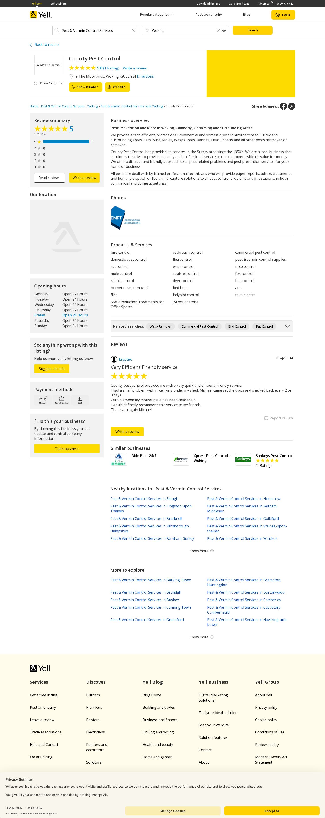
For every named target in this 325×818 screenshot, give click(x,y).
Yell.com (37, 4)
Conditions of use (269, 732)
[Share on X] (291, 106)
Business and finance (160, 719)
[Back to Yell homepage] (41, 14)
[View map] (67, 237)
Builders (93, 695)
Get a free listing (239, 4)
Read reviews (49, 177)
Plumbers (94, 707)
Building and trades (159, 707)
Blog (246, 14)
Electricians (95, 732)
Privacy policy (266, 707)
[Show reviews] (51, 129)
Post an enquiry (43, 707)
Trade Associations (45, 732)
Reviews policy (267, 744)
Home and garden (157, 756)
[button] (133, 31)
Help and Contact (44, 744)
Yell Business (58, 4)
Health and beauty (158, 744)
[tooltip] (224, 31)
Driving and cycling (158, 732)
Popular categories (154, 14)
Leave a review (42, 719)
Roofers (92, 719)
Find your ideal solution (218, 712)
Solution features (213, 737)
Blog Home (152, 695)
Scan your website (214, 725)
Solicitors (93, 762)
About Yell (263, 695)
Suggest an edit (52, 368)
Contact (205, 749)
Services (39, 682)
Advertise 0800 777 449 (275, 4)
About (204, 762)
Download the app (208, 4)
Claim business (67, 448)
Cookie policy (266, 719)
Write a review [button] (84, 177)
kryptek (125, 359)
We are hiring (41, 756)
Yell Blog (153, 682)
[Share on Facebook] (283, 106)
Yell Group (267, 682)
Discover (96, 682)
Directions (145, 76)
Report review (281, 418)
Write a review (135, 68)
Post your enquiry (208, 14)
